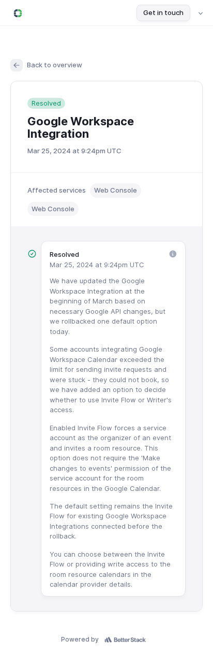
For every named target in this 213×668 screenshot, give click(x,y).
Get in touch (163, 12)
